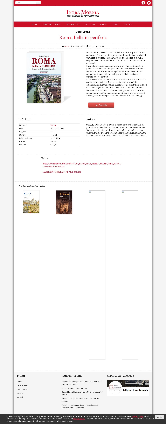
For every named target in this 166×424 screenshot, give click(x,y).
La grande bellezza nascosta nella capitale (62, 172)
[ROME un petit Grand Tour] (130, 274)
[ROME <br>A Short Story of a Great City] (31, 201)
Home (34, 24)
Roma (66, 46)
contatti (128, 24)
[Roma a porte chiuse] (64, 202)
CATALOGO (90, 24)
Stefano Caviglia (83, 32)
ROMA (115, 24)
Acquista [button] (102, 105)
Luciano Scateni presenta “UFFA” (75, 388)
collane (20, 393)
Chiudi (159, 417)
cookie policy (137, 416)
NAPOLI (103, 24)
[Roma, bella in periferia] (44, 78)
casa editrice (73, 24)
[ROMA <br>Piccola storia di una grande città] (97, 274)
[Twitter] (149, 3)
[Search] (38, 2)
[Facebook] (143, 3)
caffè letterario (52, 24)
